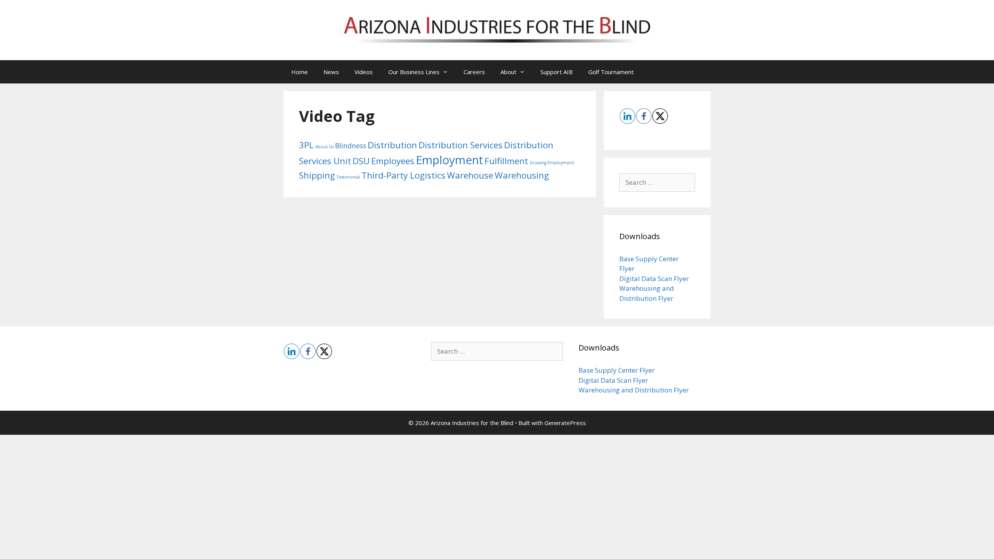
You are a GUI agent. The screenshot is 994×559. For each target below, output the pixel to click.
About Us (324, 146)
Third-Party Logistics (403, 175)
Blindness (350, 145)
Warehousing (522, 175)
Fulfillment (506, 161)
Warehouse (470, 175)
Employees (392, 161)
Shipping (317, 175)
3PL (306, 145)
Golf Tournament (611, 72)
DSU (361, 161)
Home (299, 72)
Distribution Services (460, 145)
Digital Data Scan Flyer (654, 278)
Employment (449, 160)
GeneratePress (565, 423)
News (331, 72)
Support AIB (556, 72)
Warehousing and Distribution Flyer (634, 389)
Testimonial (348, 177)
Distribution (392, 145)
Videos (364, 72)
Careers (474, 72)
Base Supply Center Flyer (617, 370)
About (508, 72)
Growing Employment (552, 162)
